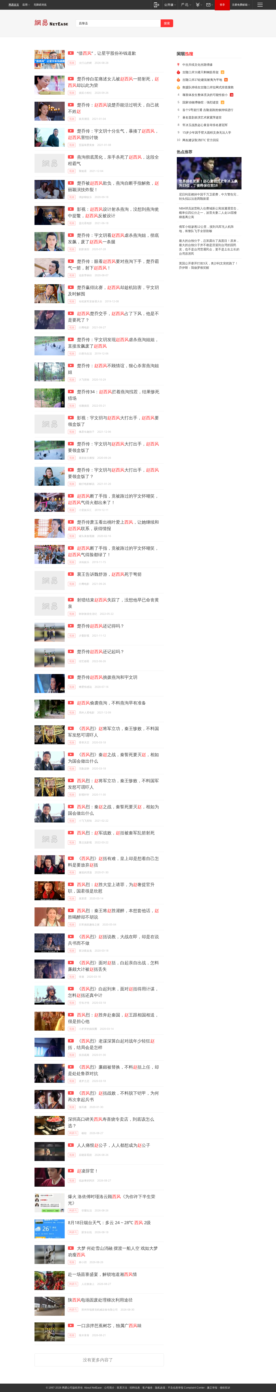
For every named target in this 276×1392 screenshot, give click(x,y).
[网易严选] (185, 4)
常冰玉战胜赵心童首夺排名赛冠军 (205, 125)
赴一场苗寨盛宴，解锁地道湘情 (102, 1274)
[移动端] (156, 4)
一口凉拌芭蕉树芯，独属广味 (109, 1325)
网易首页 (14, 4)
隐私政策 (160, 1387)
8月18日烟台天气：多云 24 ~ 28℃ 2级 (109, 1222)
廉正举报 (212, 1387)
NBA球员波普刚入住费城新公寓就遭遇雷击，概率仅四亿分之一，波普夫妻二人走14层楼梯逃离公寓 (209, 213)
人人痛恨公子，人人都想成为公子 (113, 1145)
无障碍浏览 (40, 4)
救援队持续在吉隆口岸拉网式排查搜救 (208, 87)
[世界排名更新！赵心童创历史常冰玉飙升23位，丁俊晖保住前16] (209, 173)
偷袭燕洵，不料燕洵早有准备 (111, 703)
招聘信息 (135, 1387)
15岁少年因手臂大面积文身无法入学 (206, 132)
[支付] (198, 4)
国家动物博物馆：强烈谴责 (200, 102)
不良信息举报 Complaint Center (186, 1387)
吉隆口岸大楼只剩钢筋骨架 (200, 72)
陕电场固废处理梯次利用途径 (100, 1300)
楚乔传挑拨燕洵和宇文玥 (106, 677)
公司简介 (109, 1387)
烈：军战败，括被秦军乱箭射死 (116, 833)
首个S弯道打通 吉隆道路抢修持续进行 (207, 110)
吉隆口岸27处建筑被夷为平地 (202, 80)
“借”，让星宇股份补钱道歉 (106, 53)
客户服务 (147, 1387)
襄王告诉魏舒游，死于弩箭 (109, 574)
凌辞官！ (88, 1171)
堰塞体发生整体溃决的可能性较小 (205, 95)
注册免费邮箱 (240, 4)
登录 (222, 4)
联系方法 (122, 1387)
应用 (25, 4)
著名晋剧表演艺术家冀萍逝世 (202, 117)
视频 (71, 63)
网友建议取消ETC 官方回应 (200, 140)
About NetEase (93, 1387)
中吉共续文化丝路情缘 (197, 64)
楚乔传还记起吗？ (100, 651)
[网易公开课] (170, 4)
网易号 (73, 1133)
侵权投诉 (225, 1387)
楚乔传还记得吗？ (100, 626)
